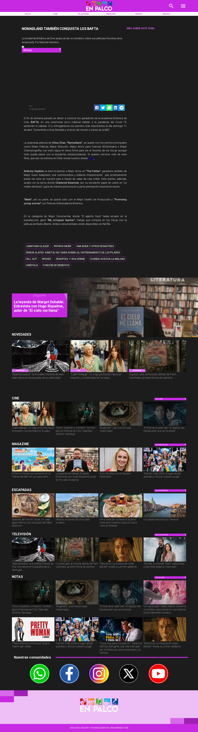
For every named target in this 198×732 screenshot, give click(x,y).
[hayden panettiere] (121, 471)
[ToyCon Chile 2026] (165, 471)
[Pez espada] (33, 517)
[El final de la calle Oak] (165, 425)
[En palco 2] (99, 11)
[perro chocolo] (33, 471)
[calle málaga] (33, 425)
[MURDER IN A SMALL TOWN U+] (165, 561)
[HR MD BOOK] (77, 471)
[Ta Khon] (77, 425)
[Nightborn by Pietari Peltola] (121, 425)
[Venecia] (165, 517)
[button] (37, 246)
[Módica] (77, 517)
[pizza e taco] (121, 517)
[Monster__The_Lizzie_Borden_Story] (121, 561)
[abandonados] (33, 561)
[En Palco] (171, 9)
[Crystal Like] (77, 561)
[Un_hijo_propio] (165, 604)
